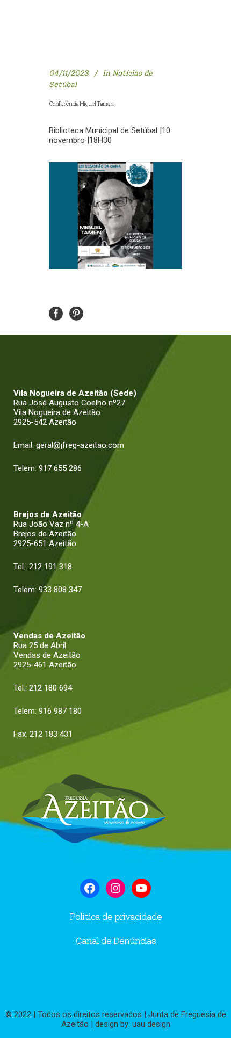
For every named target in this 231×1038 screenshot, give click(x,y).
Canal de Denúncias (115, 941)
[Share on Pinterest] (76, 312)
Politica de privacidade (116, 917)
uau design (151, 1024)
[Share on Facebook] (56, 312)
